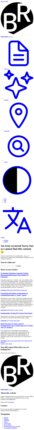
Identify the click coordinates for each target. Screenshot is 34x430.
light (5, 199)
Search (6, 422)
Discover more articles (6, 343)
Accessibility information (10, 428)
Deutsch (6, 240)
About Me (6, 420)
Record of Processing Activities (12, 426)
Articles (6, 417)
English (6, 241)
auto (5, 202)
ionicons (12, 402)
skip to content (4, 1)
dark (5, 200)
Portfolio (6, 419)
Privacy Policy (8, 425)
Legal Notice (7, 423)
